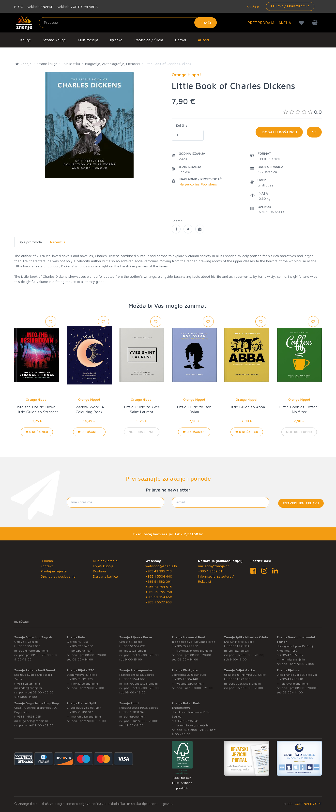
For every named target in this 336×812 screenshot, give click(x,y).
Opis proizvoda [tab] (30, 242)
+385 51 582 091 (158, 581)
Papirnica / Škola (148, 40)
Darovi (180, 40)
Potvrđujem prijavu (301, 503)
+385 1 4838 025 (29, 716)
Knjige (25, 40)
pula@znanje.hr (82, 650)
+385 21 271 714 (238, 646)
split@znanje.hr (239, 650)
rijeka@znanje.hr (135, 650)
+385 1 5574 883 (134, 679)
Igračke (116, 40)
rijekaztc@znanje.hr (84, 683)
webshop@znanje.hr (161, 566)
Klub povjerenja (105, 561)
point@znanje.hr (135, 716)
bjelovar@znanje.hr (294, 683)
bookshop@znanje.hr (33, 650)
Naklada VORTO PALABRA (77, 6)
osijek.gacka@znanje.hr (245, 683)
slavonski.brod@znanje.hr (194, 650)
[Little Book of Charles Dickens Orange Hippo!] (176, 229)
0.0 (318, 112)
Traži (205, 22)
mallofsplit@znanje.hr (86, 716)
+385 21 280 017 (81, 712)
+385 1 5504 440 (158, 576)
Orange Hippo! (37, 399)
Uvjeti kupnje (103, 566)
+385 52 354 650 (158, 597)
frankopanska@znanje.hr (141, 683)
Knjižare (252, 6)
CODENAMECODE (308, 803)
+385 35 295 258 (158, 592)
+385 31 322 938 (238, 679)
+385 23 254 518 (158, 586)
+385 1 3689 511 (211, 571)
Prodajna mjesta (54, 571)
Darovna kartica (105, 576)
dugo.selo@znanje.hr (33, 721)
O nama (47, 561)
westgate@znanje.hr (190, 683)
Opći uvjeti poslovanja (58, 576)
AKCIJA (284, 22)
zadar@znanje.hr (30, 688)
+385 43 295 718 (158, 571)
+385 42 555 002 (291, 655)
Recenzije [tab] (57, 242)
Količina (181, 125)
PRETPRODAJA (261, 22)
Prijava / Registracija (290, 6)
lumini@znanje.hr (293, 659)
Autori (203, 40)
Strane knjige (54, 40)
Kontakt (47, 566)
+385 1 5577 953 (158, 602)
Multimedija (88, 40)
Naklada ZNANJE (40, 6)
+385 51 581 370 (81, 679)
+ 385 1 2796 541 (187, 721)
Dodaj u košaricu (279, 132)
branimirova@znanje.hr (192, 725)
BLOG (18, 6)
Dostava (99, 571)
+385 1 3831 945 (133, 712)
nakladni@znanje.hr (213, 566)
